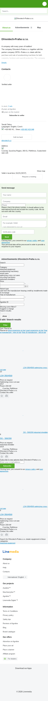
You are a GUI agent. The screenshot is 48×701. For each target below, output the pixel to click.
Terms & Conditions (10, 611)
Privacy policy (8, 615)
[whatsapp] (8, 132)
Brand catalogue (9, 632)
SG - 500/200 (6, 438)
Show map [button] (41, 171)
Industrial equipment (7, 543)
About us (6, 563)
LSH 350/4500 (6, 376)
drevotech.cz (6, 141)
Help (4, 568)
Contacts (6, 572)
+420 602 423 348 (27, 129)
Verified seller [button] (7, 84)
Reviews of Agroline (10, 623)
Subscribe (7, 466)
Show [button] (18, 129)
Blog (4, 628)
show (4, 316)
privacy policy (32, 240)
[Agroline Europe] (15, 4)
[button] (44, 4)
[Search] (44, 11)
